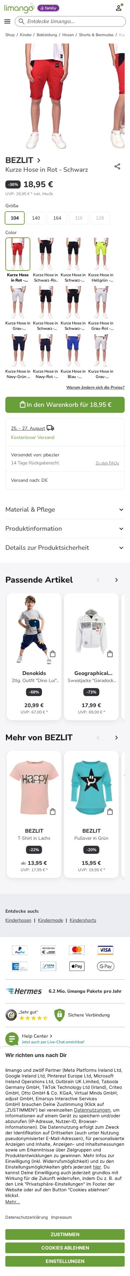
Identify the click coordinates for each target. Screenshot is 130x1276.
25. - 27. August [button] (28, 428)
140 (36, 218)
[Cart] (53, 654)
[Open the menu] (7, 21)
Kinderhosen (18, 920)
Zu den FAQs (107, 463)
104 (15, 218)
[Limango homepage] (19, 8)
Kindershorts (83, 920)
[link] (45, 260)
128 (100, 218)
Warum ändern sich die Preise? (95, 387)
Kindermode (50, 920)
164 (57, 218)
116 (79, 218)
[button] (29, 194)
